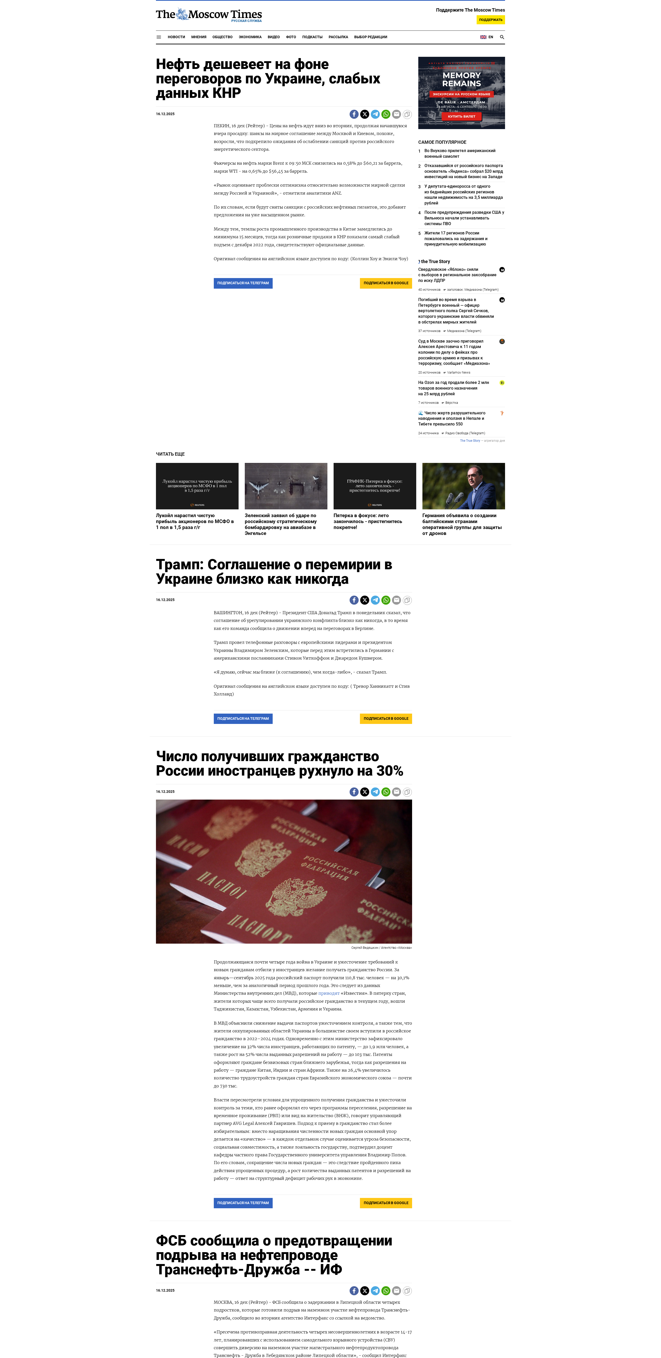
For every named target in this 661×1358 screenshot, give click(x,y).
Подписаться (330, 709)
